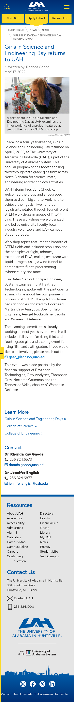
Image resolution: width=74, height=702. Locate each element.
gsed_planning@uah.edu (27, 357)
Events (45, 518)
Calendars (14, 537)
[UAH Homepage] (37, 9)
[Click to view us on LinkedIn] (52, 683)
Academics (14, 518)
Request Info (60, 18)
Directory (46, 513)
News (44, 542)
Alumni (12, 532)
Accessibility (15, 523)
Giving (44, 528)
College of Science (19, 426)
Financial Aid (49, 523)
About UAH (15, 513)
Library (45, 532)
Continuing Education (16, 558)
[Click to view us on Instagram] (23, 683)
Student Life (49, 551)
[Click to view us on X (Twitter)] (42, 683)
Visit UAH (13, 18)
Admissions (15, 528)
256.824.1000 (24, 607)
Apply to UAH (36, 18)
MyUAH (45, 537)
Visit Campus (49, 556)
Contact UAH (23, 598)
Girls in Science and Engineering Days (34, 418)
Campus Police (17, 547)
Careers (12, 551)
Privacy (45, 547)
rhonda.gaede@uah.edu (27, 464)
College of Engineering (22, 433)
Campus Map (16, 542)
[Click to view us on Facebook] (33, 683)
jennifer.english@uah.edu (28, 483)
